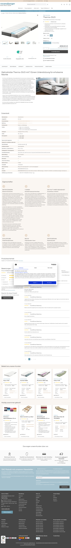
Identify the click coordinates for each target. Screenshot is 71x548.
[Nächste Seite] (33, 359)
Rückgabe (61, 458)
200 (51, 38)
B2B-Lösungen (38, 513)
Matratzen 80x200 (39, 521)
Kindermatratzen (22, 521)
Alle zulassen (49, 282)
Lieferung (63, 457)
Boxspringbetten (4, 523)
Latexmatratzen (22, 525)
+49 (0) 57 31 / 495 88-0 (7, 500)
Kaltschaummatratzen (23, 528)
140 (48, 35)
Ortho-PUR (58, 379)
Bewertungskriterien (12, 290)
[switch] (3, 542)
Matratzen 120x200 (39, 526)
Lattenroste (3, 525)
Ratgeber (37, 497)
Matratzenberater (42, 10)
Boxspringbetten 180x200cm (58, 525)
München (55, 499)
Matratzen (3, 521)
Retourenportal (39, 505)
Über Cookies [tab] (50, 267)
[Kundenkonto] (62, 4)
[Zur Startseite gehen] (7, 4)
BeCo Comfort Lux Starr (26, 416)
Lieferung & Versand (22, 507)
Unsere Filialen (56, 493)
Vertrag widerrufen (5, 508)
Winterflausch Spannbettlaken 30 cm (43, 417)
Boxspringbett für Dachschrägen (59, 531)
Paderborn (55, 500)
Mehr (13, 385)
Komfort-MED (24, 379)
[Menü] (4, 536)
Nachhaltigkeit (38, 512)
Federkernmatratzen (22, 526)
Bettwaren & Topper (5, 526)
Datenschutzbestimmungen (44, 482)
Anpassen (35, 282)
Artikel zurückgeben (7, 512)
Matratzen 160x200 (39, 530)
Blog (37, 499)
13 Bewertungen (53, 21)
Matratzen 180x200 (39, 531)
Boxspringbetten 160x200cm (58, 523)
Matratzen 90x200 (39, 523)
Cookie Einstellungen (23, 504)
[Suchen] (47, 4)
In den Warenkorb (55, 51)
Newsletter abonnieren (41, 468)
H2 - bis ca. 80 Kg (47, 42)
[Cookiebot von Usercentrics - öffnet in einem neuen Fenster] (52, 264)
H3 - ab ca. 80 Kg (55, 42)
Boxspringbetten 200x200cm (58, 526)
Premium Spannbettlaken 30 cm (9, 417)
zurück (3, 13)
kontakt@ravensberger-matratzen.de (59, 472)
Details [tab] (35, 267)
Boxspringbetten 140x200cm (58, 521)
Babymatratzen (21, 523)
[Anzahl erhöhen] (48, 48)
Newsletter (38, 500)
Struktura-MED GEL (42, 379)
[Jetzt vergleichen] (64, 4)
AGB (60, 482)
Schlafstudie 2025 (39, 509)
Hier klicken (21, 260)
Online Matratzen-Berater (41, 535)
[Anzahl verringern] (44, 48)
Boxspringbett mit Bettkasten (58, 528)
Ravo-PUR (6, 379)
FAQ (37, 504)
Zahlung (20, 509)
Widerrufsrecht (21, 499)
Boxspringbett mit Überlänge (58, 530)
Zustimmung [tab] (21, 267)
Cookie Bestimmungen (23, 502)
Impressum (26, 272)
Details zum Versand (46, 56)
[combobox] (36, 4)
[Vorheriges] (1, 27)
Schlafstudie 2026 (39, 510)
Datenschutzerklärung (19, 272)
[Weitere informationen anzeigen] (48, 40)
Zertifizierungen (39, 507)
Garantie (20, 510)
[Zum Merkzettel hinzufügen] (37, 15)
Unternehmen (38, 495)
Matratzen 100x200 (39, 525)
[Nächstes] (37, 27)
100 (44, 35)
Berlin (54, 495)
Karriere (37, 502)
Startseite (6, 13)
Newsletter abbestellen (58, 468)
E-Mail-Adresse (39, 475)
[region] (19, 29)
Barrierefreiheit (21, 505)
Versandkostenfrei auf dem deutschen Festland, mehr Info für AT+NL (59, 48)
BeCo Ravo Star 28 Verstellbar (59, 417)
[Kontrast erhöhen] (70, 1)
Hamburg (55, 497)
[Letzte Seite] (35, 359)
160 (51, 35)
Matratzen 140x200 (39, 528)
